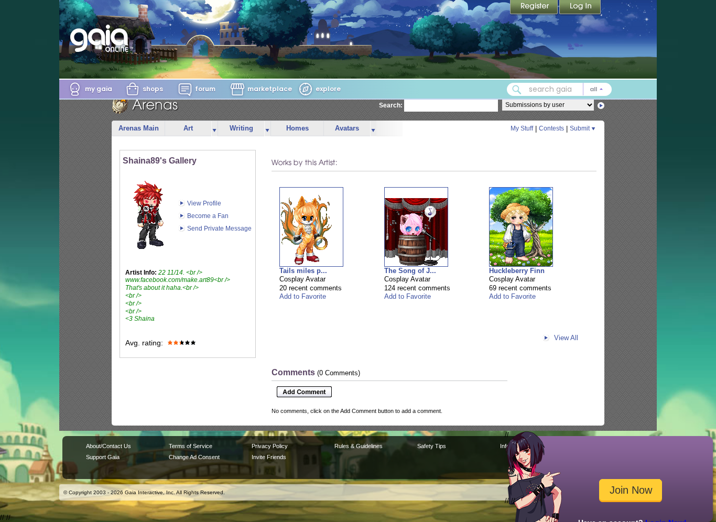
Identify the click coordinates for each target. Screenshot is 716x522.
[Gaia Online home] (101, 38)
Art (188, 128)
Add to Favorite (302, 296)
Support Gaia (103, 457)
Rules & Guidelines (358, 446)
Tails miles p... (303, 271)
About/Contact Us (108, 446)
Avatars (347, 128)
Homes (297, 128)
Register (534, 8)
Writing (241, 128)
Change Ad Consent (194, 457)
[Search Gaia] (517, 89)
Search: (391, 105)
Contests (551, 128)
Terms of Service (190, 446)
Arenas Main (138, 128)
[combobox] (559, 89)
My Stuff (522, 128)
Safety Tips (431, 446)
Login (580, 8)
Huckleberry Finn (517, 271)
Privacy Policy (270, 446)
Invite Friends (269, 457)
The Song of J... (410, 271)
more (214, 128)
